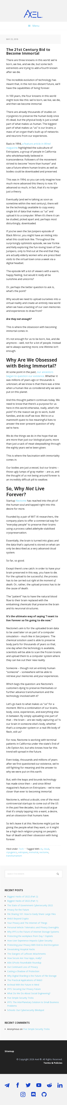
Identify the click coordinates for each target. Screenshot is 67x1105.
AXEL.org (33, 14)
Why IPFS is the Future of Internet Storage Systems (33, 931)
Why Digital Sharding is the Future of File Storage (32, 975)
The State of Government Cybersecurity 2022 (30, 905)
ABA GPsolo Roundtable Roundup (24, 962)
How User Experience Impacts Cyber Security (29, 940)
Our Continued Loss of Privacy (22, 966)
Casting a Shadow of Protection (23, 971)
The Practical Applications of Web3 (24, 980)
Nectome (21, 500)
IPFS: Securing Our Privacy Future (24, 989)
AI (41, 848)
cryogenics (11, 852)
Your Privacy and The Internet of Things (27, 922)
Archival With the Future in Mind (23, 984)
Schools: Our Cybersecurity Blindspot (25, 1010)
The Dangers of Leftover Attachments (26, 953)
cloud (46, 848)
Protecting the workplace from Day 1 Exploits (30, 936)
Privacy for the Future (18, 909)
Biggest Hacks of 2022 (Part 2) (22, 896)
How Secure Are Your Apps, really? (24, 958)
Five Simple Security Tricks (20, 997)
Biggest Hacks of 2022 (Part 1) (22, 900)
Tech (21, 848)
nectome (43, 852)
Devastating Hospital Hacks (21, 949)
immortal (33, 852)
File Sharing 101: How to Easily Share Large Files (31, 914)
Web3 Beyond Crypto (18, 918)
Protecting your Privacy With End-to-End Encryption (33, 944)
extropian (23, 852)
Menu (35, 25)
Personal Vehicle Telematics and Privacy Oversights (33, 927)
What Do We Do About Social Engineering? (28, 993)
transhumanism (14, 855)
